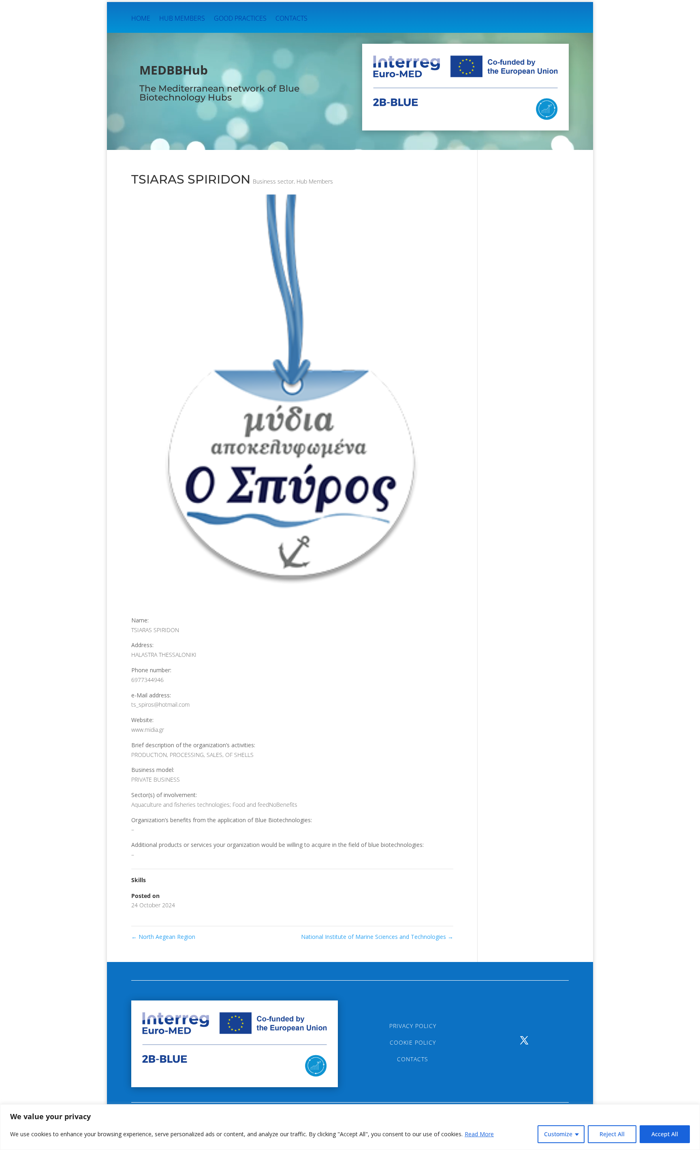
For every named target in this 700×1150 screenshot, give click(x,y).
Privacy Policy (412, 1026)
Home (140, 19)
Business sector (273, 181)
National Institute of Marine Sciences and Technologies (377, 937)
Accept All (664, 1134)
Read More (479, 1134)
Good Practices (240, 19)
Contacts (291, 19)
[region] (350, 1127)
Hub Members (182, 19)
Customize (558, 1134)
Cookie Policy (413, 1042)
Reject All (612, 1134)
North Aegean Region (163, 937)
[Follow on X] (524, 1040)
